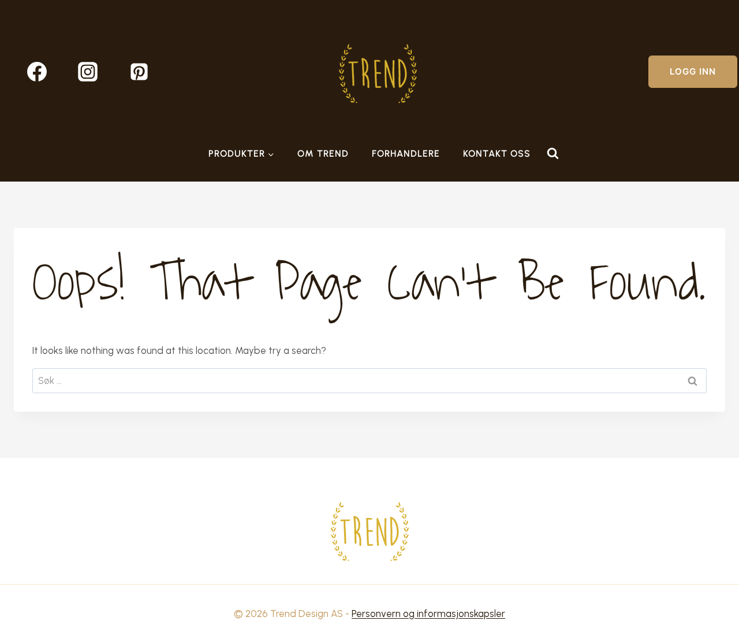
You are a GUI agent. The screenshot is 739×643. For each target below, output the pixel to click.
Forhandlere (406, 153)
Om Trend (323, 153)
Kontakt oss (497, 153)
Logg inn (693, 71)
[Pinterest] (139, 71)
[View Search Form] (552, 153)
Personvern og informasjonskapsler (428, 613)
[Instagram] (87, 71)
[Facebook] (37, 71)
